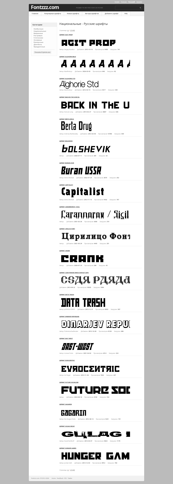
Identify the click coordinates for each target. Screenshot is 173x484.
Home (54, 478)
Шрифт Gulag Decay (67, 426)
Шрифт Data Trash (66, 294)
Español (139, 2)
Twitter (70, 478)
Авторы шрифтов (92, 14)
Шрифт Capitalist (66, 185)
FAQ (126, 14)
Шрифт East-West (66, 338)
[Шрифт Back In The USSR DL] (94, 100)
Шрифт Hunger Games (67, 448)
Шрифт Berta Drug (66, 119)
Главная (35, 14)
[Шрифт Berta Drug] (94, 122)
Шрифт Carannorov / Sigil (69, 207)
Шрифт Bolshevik (65, 141)
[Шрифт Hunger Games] (94, 451)
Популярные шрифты (52, 14)
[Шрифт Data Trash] (94, 298)
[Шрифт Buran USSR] (94, 166)
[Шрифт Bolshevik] (94, 144)
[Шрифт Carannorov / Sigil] (94, 210)
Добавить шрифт (112, 14)
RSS (65, 478)
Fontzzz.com (45, 7)
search (140, 7)
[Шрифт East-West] (94, 341)
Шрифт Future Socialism (68, 382)
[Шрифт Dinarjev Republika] (94, 320)
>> (68, 30)
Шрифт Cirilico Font (67, 229)
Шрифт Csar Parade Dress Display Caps (74, 273)
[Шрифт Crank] (94, 254)
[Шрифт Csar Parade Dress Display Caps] (94, 276)
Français (124, 2)
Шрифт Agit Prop (66, 35)
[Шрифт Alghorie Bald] (94, 60)
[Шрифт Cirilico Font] (94, 232)
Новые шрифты (73, 14)
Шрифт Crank (64, 251)
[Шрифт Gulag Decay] (94, 429)
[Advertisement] (44, 95)
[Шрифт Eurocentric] (94, 363)
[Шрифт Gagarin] (94, 407)
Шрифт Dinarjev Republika (69, 316)
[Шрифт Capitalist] (94, 188)
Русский (131, 2)
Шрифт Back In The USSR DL (69, 97)
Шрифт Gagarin (65, 404)
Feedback (60, 478)
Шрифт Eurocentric (67, 360)
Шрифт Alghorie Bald (67, 56)
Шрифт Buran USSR (66, 163)
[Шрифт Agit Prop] (94, 38)
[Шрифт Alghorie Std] (81, 82)
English (117, 2)
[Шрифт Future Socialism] (94, 385)
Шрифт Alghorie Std (67, 78)
